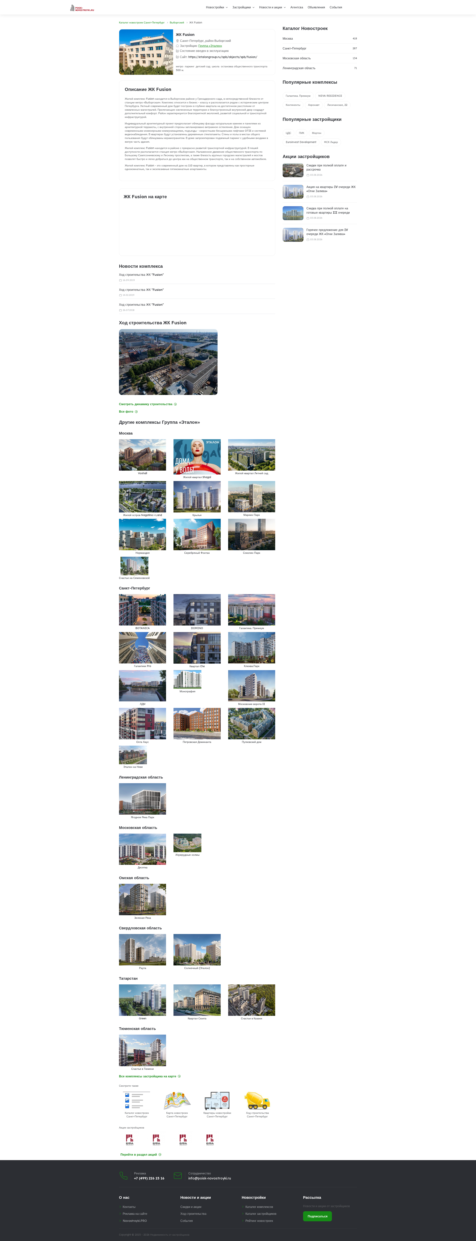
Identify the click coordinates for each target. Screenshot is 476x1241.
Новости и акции (270, 7)
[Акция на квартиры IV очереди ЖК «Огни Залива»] (293, 192)
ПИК (301, 133)
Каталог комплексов (259, 1207)
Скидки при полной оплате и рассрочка (326, 167)
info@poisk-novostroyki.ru (209, 1178)
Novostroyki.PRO (135, 1221)
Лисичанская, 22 (337, 105)
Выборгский (177, 22)
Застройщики (241, 7)
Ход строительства (193, 1214)
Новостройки (215, 7)
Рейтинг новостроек (259, 1221)
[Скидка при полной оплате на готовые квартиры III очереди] (293, 213)
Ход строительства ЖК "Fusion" (141, 275)
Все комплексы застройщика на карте (147, 1076)
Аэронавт (313, 105)
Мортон (316, 133)
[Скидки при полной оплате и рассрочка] (293, 170)
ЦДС (288, 133)
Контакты (129, 1207)
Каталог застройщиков (260, 1214)
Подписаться (317, 1216)
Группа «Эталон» (210, 46)
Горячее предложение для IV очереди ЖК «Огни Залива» (327, 232)
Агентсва (296, 7)
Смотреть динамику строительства (145, 404)
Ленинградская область (299, 68)
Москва (288, 38)
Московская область (297, 58)
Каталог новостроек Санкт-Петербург (142, 22)
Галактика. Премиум (298, 95)
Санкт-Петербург (294, 48)
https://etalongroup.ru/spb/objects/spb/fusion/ (222, 57)
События (336, 7)
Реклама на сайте (135, 1214)
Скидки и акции (190, 1207)
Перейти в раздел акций (138, 1154)
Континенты (293, 105)
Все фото (126, 411)
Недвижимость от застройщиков (169, 1234)
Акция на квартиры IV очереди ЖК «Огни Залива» (331, 189)
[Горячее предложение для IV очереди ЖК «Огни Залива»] (293, 235)
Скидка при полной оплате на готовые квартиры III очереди (328, 210)
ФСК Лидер (331, 142)
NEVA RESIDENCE (330, 95)
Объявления (316, 7)
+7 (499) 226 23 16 (149, 1178)
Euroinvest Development (301, 142)
